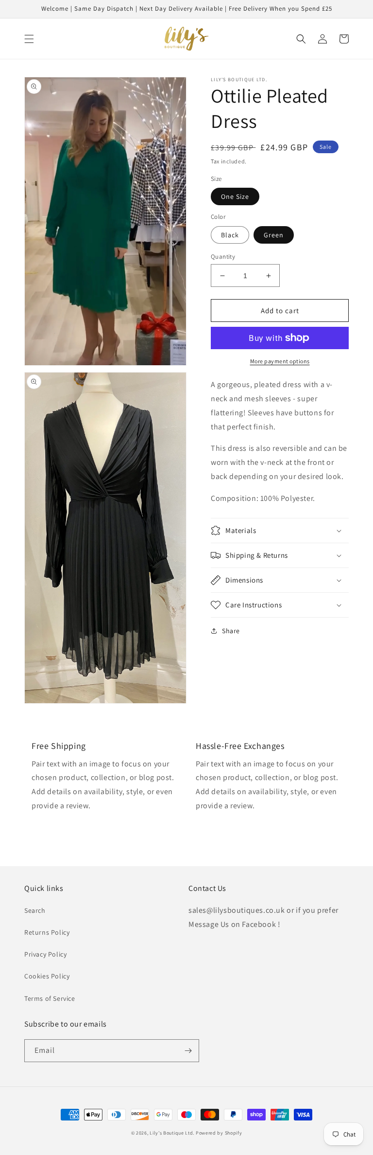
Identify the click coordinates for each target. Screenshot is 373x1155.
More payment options (280, 361)
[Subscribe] (188, 1050)
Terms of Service (49, 998)
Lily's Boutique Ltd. (172, 1133)
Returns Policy (46, 932)
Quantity (223, 256)
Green (274, 235)
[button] (29, 39)
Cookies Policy (46, 976)
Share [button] (231, 630)
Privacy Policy (45, 954)
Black (230, 235)
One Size (235, 196)
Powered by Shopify (219, 1133)
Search (35, 910)
